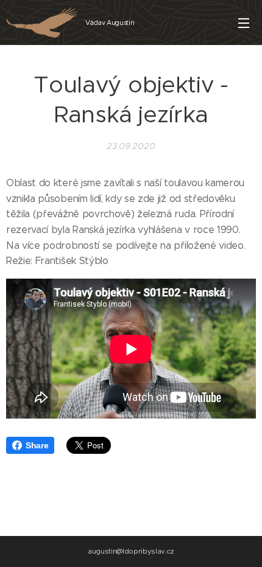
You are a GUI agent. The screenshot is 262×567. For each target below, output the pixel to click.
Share (37, 445)
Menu (244, 22)
